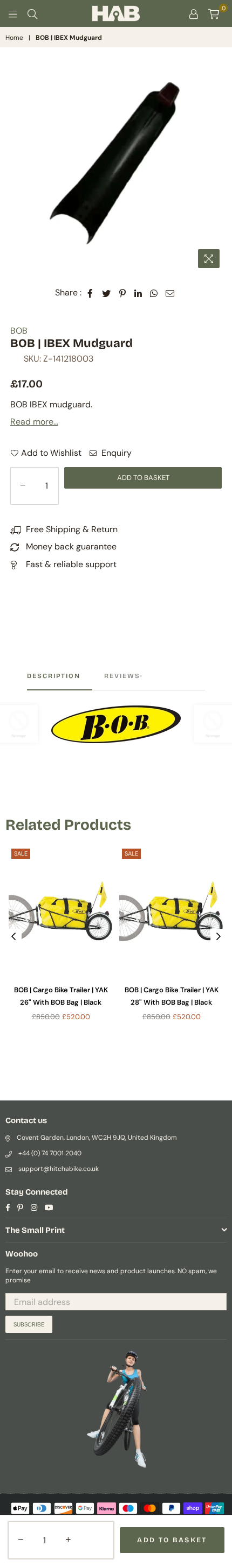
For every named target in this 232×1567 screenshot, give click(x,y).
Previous (13, 937)
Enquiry (115, 452)
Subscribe (28, 1324)
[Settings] (193, 13)
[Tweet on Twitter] (106, 293)
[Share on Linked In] (138, 293)
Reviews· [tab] (123, 676)
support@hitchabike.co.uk (58, 1168)
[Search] (32, 13)
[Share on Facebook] (90, 293)
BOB (19, 330)
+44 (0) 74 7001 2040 (49, 1153)
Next (218, 937)
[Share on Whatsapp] (154, 293)
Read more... (34, 421)
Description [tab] (53, 676)
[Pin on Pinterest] (123, 293)
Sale (21, 853)
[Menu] (13, 13)
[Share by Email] (170, 293)
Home (14, 37)
